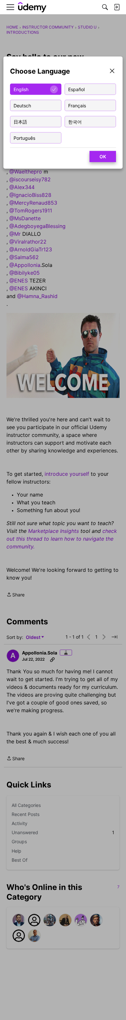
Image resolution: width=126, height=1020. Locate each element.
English (21, 89)
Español (76, 89)
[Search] (105, 7)
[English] (32, 7)
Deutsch (22, 105)
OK (103, 156)
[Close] (112, 71)
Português (24, 137)
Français (77, 105)
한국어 (75, 121)
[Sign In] (116, 7)
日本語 (20, 121)
